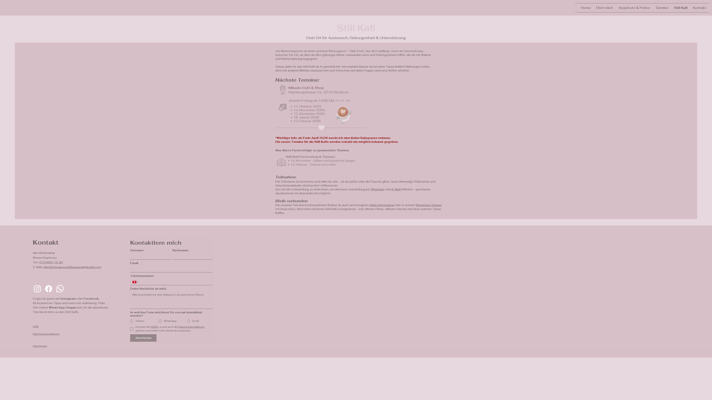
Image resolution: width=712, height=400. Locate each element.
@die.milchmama (382, 205)
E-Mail (396, 189)
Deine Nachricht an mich (148, 288)
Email (134, 263)
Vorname (137, 250)
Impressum (40, 346)
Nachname (180, 250)
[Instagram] (37, 288)
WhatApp (377, 189)
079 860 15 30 (51, 262)
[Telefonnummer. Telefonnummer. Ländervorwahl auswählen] (135, 282)
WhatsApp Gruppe (428, 205)
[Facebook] (48, 288)
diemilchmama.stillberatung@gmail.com (72, 267)
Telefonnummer (142, 276)
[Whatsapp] (60, 288)
